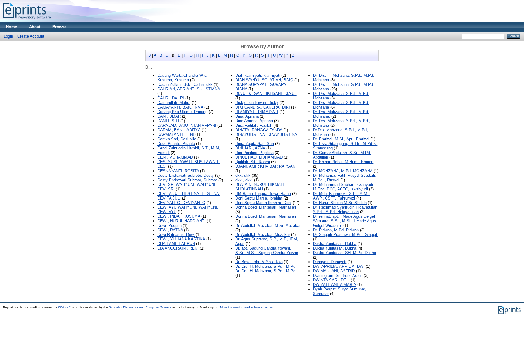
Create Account (30, 36)
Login (8, 36)
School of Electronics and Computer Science (140, 307)
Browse (59, 27)
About (34, 27)
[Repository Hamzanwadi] (27, 21)
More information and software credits (246, 307)
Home (11, 27)
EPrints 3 (64, 307)
